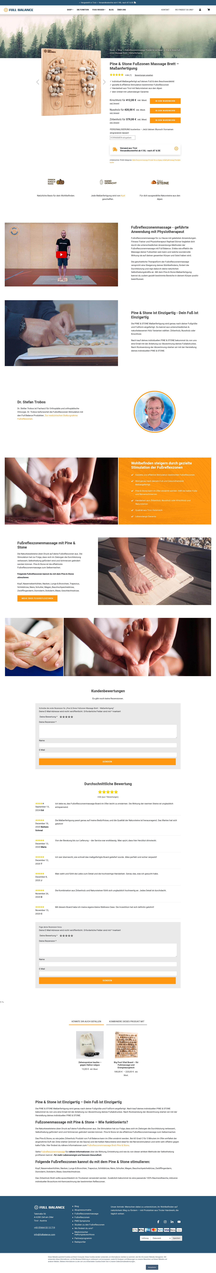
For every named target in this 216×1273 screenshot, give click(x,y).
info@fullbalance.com (44, 1234)
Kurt (123, 195)
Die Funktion (83, 9)
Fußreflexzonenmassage (53, 1151)
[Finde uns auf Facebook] (158, 1221)
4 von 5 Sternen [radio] (69, 716)
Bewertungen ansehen (144, 75)
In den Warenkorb (165, 101)
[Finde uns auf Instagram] (165, 1221)
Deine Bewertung (48, 716)
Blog (111, 9)
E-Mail (42, 749)
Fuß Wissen (98, 9)
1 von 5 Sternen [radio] (61, 716)
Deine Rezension (47, 722)
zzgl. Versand (114, 103)
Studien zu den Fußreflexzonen (89, 1224)
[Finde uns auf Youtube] (179, 1221)
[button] (37, 81)
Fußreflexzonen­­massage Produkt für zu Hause (144, 50)
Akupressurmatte (82, 1210)
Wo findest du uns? (184, 9)
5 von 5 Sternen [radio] (71, 716)
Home (112, 50)
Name (42, 740)
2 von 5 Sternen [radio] (63, 716)
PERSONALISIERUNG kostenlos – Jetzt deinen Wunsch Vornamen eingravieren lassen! (141, 131)
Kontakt (165, 9)
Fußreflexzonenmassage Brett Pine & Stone (108, 1145)
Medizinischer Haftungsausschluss (84, 1233)
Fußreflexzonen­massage (86, 1213)
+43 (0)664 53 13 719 (44, 1227)
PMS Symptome (82, 1221)
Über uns (121, 9)
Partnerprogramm (83, 1238)
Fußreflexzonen (82, 1217)
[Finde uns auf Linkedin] (172, 1221)
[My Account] (200, 9)
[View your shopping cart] (208, 9)
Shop (69, 9)
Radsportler (80, 1242)
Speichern (176, 1238)
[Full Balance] (18, 10)
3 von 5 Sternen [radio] (66, 716)
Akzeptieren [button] (152, 1267)
